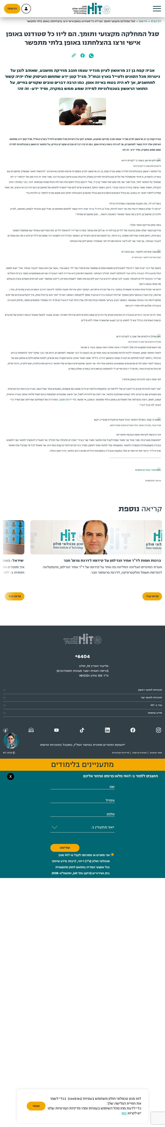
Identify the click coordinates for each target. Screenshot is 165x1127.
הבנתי (36, 1106)
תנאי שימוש (156, 752)
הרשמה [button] (12, 8)
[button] (157, 8)
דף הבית (156, 21)
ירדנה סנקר (65, 399)
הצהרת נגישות (139, 752)
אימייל (110, 800)
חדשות (143, 21)
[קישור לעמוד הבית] (91, 9)
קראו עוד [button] (152, 596)
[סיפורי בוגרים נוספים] (148, 470)
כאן (124, 1113)
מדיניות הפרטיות (120, 752)
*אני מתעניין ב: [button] (102, 827)
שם (112, 786)
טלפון (111, 814)
